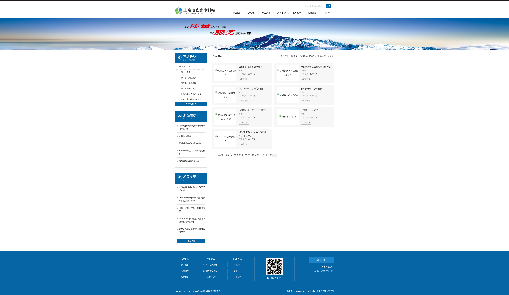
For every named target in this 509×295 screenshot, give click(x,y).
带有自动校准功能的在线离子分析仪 (192, 188)
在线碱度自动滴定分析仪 (191, 94)
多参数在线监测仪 (188, 88)
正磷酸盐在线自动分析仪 (190, 143)
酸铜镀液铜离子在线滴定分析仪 (192, 152)
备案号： (290, 291)
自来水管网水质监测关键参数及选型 (192, 230)
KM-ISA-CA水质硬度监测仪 (212, 271)
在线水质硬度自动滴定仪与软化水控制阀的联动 (192, 199)
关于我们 (251, 13)
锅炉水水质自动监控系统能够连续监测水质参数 (192, 220)
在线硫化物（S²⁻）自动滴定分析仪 (254, 110)
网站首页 (236, 13)
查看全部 (191, 241)
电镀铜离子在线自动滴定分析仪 (316, 67)
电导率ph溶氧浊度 (188, 83)
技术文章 (297, 13)
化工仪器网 (321, 291)
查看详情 (244, 79)
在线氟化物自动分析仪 (311, 88)
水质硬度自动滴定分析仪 (191, 99)
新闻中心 (281, 13)
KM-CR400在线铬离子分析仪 (252, 132)
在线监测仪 (211, 277)
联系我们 (327, 13)
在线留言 (312, 13)
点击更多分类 (191, 104)
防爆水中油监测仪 (188, 78)
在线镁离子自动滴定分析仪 (251, 88)
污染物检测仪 (185, 136)
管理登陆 (330, 291)
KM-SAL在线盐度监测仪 (212, 265)
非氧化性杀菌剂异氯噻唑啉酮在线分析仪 (192, 127)
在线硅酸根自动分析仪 (189, 161)
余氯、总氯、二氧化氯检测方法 (192, 209)
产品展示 (266, 13)
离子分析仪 (185, 72)
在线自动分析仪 (186, 66)
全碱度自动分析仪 (309, 110)
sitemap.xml (301, 291)
